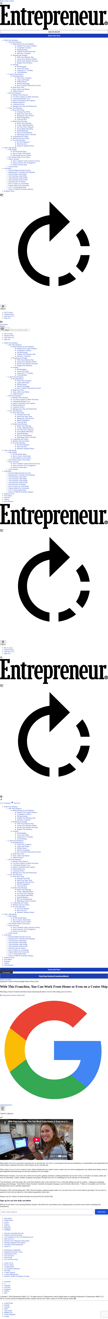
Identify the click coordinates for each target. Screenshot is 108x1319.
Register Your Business (24, 63)
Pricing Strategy (22, 50)
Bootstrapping (21, 66)
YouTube (7, 1287)
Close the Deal (22, 119)
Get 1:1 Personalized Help (17, 187)
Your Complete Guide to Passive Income (26, 161)
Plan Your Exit (22, 144)
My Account (8, 312)
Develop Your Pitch (23, 112)
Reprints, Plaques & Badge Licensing (16, 1276)
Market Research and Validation (23, 44)
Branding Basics (18, 76)
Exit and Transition (19, 140)
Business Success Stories (21, 138)
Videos (6, 499)
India (6, 1309)
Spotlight (7, 1230)
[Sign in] (1, 797)
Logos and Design (23, 80)
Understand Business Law (21, 99)
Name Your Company (24, 78)
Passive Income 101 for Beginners (24, 163)
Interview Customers (24, 53)
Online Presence (18, 91)
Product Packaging (23, 83)
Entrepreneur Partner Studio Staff (13, 995)
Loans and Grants (23, 68)
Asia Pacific (8, 1311)
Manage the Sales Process (25, 116)
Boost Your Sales (18, 110)
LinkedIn (7, 1285)
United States (8, 1303)
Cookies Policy (9, 1267)
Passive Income (13, 159)
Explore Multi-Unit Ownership (18, 185)
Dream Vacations (5, 979)
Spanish (6, 1305)
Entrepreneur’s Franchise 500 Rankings (21, 172)
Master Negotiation (23, 117)
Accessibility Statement (12, 1269)
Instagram (7, 1289)
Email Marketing (22, 131)
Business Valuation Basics (25, 146)
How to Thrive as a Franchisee (18, 183)
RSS (5, 1293)
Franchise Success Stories (17, 182)
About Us (7, 1246)
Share (2, 1107)
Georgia (7, 1307)
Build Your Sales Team (24, 114)
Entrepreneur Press (10, 1254)
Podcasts (7, 497)
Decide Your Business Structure (27, 61)
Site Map (7, 1270)
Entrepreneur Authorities (12, 1250)
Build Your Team (18, 87)
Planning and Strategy (20, 55)
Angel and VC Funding (25, 70)
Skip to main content (7, 1)
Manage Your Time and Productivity (25, 106)
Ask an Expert (9, 1256)
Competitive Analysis (24, 48)
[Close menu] (1, 800)
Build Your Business (11, 40)
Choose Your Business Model (27, 59)
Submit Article (9, 314)
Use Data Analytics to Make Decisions (25, 97)
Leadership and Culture (20, 136)
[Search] (1, 196)
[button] (54, 657)
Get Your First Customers (25, 127)
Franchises (7, 168)
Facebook (7, 1282)
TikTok (6, 1291)
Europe (6, 1316)
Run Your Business (14, 93)
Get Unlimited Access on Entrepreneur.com (18, 1237)
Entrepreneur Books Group (13, 1252)
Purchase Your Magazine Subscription (17, 1241)
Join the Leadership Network (14, 1233)
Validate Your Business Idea (26, 51)
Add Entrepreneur (6, 1105)
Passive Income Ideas (20, 165)
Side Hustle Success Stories (22, 155)
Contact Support (9, 1272)
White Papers (8, 1220)
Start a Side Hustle (10, 148)
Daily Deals (8, 1257)
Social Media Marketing (25, 129)
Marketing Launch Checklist (26, 134)
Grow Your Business (15, 108)
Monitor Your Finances (20, 95)
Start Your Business (14, 42)
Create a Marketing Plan (25, 125)
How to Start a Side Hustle (21, 153)
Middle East (8, 1312)
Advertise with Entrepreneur (13, 1244)
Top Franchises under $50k (17, 176)
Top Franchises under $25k (17, 174)
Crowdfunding (22, 72)
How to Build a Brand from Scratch (29, 85)
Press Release (8, 501)
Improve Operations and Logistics (24, 100)
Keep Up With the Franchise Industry (20, 189)
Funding (15, 65)
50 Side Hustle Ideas (19, 151)
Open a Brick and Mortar (21, 89)
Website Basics (22, 82)
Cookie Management (11, 1274)
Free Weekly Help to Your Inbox (19, 157)
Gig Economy (13, 166)
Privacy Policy (9, 1265)
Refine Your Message (24, 123)
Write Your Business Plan (25, 57)
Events (6, 1222)
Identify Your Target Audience (27, 46)
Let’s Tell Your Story (11, 1259)
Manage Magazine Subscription (14, 1243)
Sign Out (7, 318)
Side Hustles (12, 149)
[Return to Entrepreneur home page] (54, 29)
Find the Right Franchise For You (19, 170)
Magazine (7, 1228)
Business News (9, 191)
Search (2, 326)
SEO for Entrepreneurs (24, 132)
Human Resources (19, 102)
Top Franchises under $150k (17, 180)
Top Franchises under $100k (17, 178)
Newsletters (8, 496)
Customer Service (18, 104)
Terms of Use (8, 1263)
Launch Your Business (15, 74)
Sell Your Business (23, 142)
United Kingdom (10, 1314)
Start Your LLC (9, 316)
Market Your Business (20, 121)
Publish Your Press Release (13, 1235)
